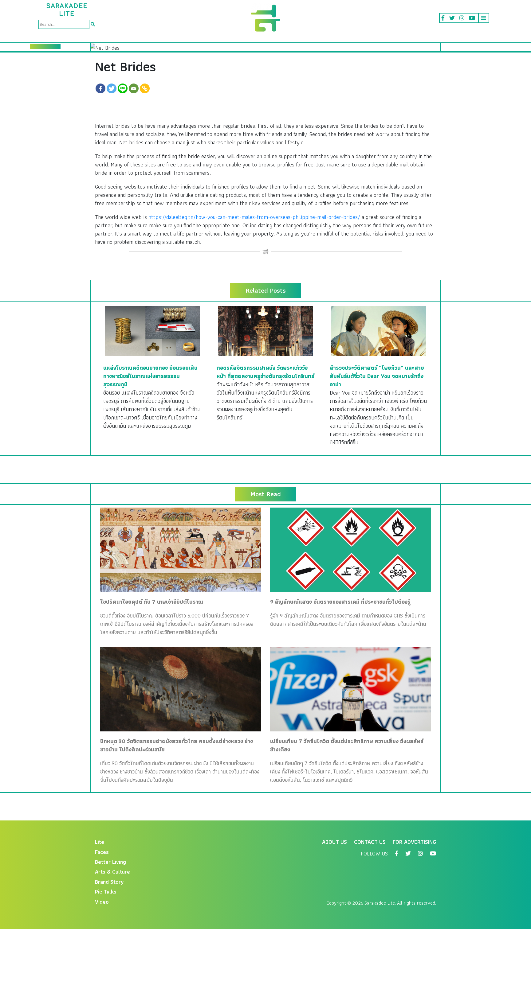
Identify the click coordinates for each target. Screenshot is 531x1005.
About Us (334, 841)
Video (102, 901)
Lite (99, 841)
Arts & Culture (112, 871)
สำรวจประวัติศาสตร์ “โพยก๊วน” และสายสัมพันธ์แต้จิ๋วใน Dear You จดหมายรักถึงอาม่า (377, 376)
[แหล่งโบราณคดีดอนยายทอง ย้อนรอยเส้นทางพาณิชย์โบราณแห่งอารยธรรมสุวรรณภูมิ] (152, 330)
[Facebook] (100, 88)
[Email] (134, 88)
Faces (102, 851)
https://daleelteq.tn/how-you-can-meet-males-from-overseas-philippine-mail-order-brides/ (254, 216)
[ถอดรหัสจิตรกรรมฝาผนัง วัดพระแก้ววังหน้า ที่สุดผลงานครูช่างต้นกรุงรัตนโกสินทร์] (265, 330)
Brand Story (109, 881)
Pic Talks (105, 891)
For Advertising (414, 841)
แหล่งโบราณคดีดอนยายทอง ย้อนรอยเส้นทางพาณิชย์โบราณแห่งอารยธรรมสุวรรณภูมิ (150, 376)
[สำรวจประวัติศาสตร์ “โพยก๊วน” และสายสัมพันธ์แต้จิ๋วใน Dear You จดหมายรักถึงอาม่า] (378, 330)
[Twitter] (111, 88)
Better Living (110, 861)
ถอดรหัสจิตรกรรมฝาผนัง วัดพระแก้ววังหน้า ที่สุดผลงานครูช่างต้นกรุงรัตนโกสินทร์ (265, 371)
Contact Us (370, 841)
